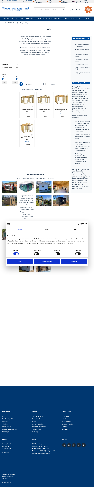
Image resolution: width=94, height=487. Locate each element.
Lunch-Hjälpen (69, 18)
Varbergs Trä (6, 411)
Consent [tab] (19, 229)
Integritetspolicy (66, 421)
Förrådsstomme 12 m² (61, 110)
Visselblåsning (66, 429)
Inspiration (40, 18)
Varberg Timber (6, 426)
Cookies (64, 426)
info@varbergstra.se (40, 444)
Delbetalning (65, 416)
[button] (63, 10)
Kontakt (78, 18)
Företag (86, 2)
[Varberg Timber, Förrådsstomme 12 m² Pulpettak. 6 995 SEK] (61, 99)
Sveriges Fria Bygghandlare (9, 429)
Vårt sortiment (8, 18)
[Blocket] (84, 445)
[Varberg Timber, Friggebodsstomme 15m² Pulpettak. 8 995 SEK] (27, 99)
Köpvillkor (65, 419)
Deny (20, 261)
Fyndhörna (58, 18)
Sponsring (35, 432)
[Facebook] (64, 445)
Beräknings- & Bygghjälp (39, 426)
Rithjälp (34, 421)
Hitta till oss (5, 452)
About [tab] (75, 229)
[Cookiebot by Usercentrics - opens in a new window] (79, 224)
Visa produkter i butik (27, 89)
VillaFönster (5, 424)
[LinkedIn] (79, 445)
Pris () (4, 74)
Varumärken (30, 18)
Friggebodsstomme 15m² (27, 110)
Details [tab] (47, 229)
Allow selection (47, 261)
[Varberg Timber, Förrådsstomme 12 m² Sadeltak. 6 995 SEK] (27, 127)
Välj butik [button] (75, 10)
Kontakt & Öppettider (8, 419)
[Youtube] (69, 445)
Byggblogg (5, 421)
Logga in (79, 1)
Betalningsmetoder (67, 424)
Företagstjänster (36, 429)
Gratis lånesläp (36, 419)
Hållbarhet (20, 18)
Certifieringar (5, 432)
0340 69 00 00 (12, 1)
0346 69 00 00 (45, 448)
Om (3, 416)
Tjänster (49, 18)
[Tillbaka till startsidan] (15, 9)
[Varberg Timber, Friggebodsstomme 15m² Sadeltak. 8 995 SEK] (44, 99)
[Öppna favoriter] (85, 19)
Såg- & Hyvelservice (37, 424)
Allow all (74, 261)
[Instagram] (74, 445)
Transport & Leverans (38, 416)
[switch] (36, 253)
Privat (85, 0)
